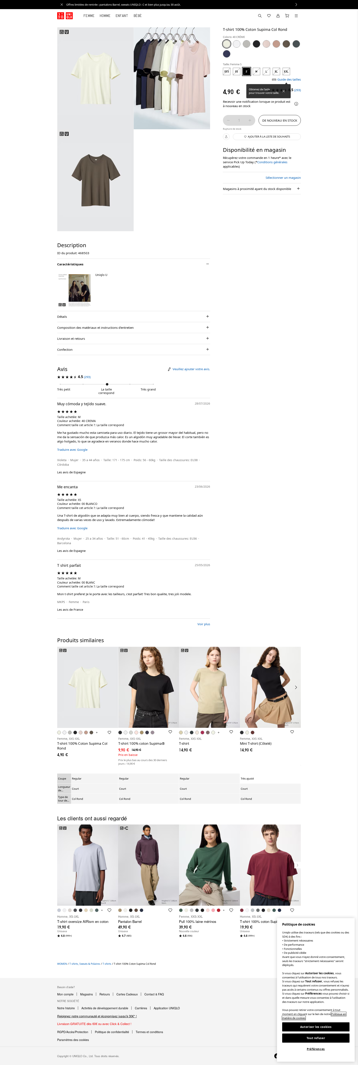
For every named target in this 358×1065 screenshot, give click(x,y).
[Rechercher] (296, 15)
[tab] (89, 15)
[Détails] (296, 103)
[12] (276, 44)
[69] (226, 54)
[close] (61, 4)
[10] (266, 44)
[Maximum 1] (249, 120)
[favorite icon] (109, 910)
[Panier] (287, 15)
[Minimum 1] (228, 120)
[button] (74, 290)
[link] (183, 4)
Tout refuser (316, 1038)
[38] (286, 44)
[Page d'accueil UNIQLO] (65, 15)
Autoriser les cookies (316, 1027)
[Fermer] (283, 91)
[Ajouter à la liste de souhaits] (109, 732)
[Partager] (226, 136)
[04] (246, 44)
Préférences (316, 1049)
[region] (316, 990)
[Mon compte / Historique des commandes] (278, 15)
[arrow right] (296, 687)
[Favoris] (268, 15)
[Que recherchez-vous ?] (259, 15)
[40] (226, 44)
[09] (256, 44)
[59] (296, 44)
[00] (236, 44)
